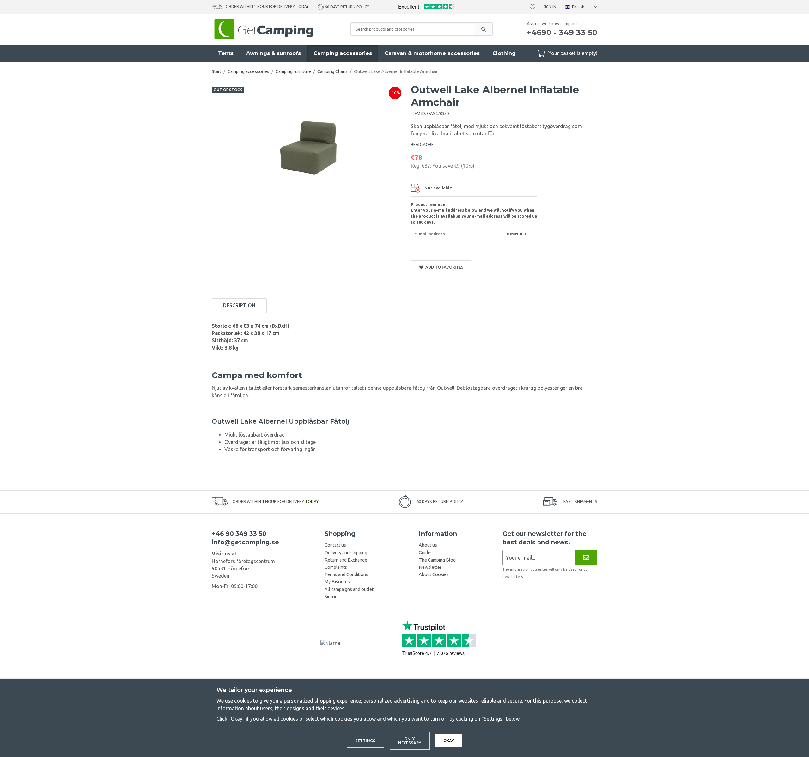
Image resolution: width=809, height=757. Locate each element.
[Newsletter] (586, 557)
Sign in (549, 7)
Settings (365, 740)
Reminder (515, 234)
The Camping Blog (437, 559)
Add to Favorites (443, 267)
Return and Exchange (346, 559)
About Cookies (434, 574)
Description (239, 305)
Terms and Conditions (346, 574)
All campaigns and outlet (349, 589)
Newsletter (430, 567)
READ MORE (422, 144)
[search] (483, 29)
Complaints (336, 567)
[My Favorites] (532, 7)
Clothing (504, 53)
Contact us (335, 545)
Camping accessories (342, 53)
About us (428, 545)
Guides (426, 552)
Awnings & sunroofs (273, 53)
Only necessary (409, 740)
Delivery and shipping (346, 552)
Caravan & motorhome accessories (432, 53)
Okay (448, 740)
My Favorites (337, 581)
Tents (226, 53)
